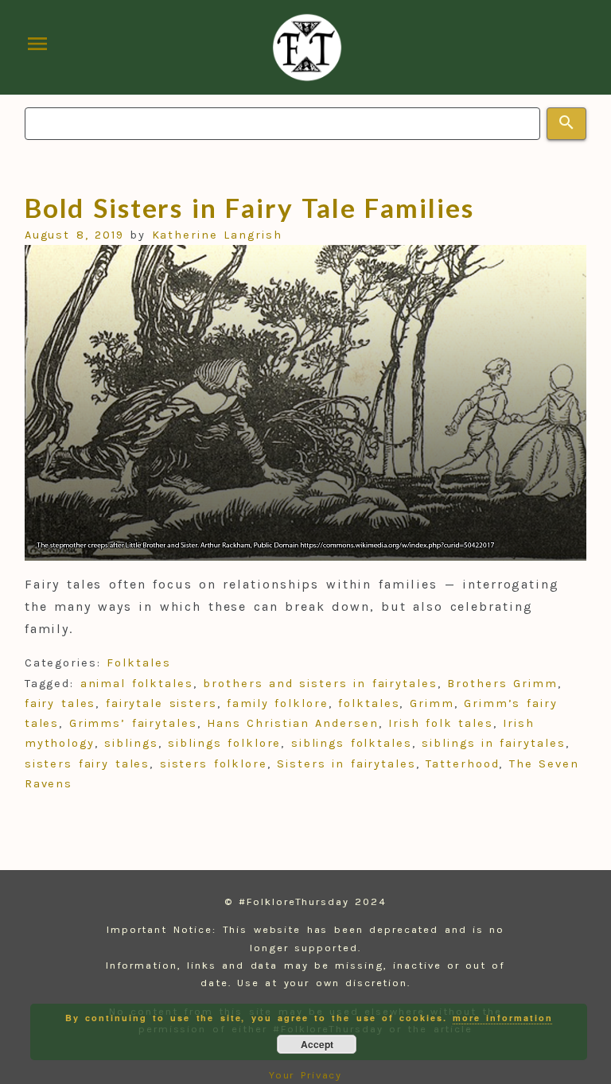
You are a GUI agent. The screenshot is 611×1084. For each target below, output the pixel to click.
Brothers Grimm (502, 683)
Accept (317, 1044)
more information (502, 1018)
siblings (131, 743)
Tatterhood (462, 764)
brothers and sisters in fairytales (320, 683)
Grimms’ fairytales (133, 723)
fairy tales (60, 703)
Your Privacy (306, 1075)
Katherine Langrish (217, 235)
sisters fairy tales (87, 764)
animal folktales (136, 683)
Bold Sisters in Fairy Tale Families (249, 207)
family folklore (277, 703)
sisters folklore (213, 764)
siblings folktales (351, 743)
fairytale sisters (161, 703)
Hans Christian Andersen (292, 723)
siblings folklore (224, 743)
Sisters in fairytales (346, 764)
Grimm (432, 703)
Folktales (138, 663)
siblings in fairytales (493, 743)
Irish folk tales (440, 723)
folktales (368, 703)
